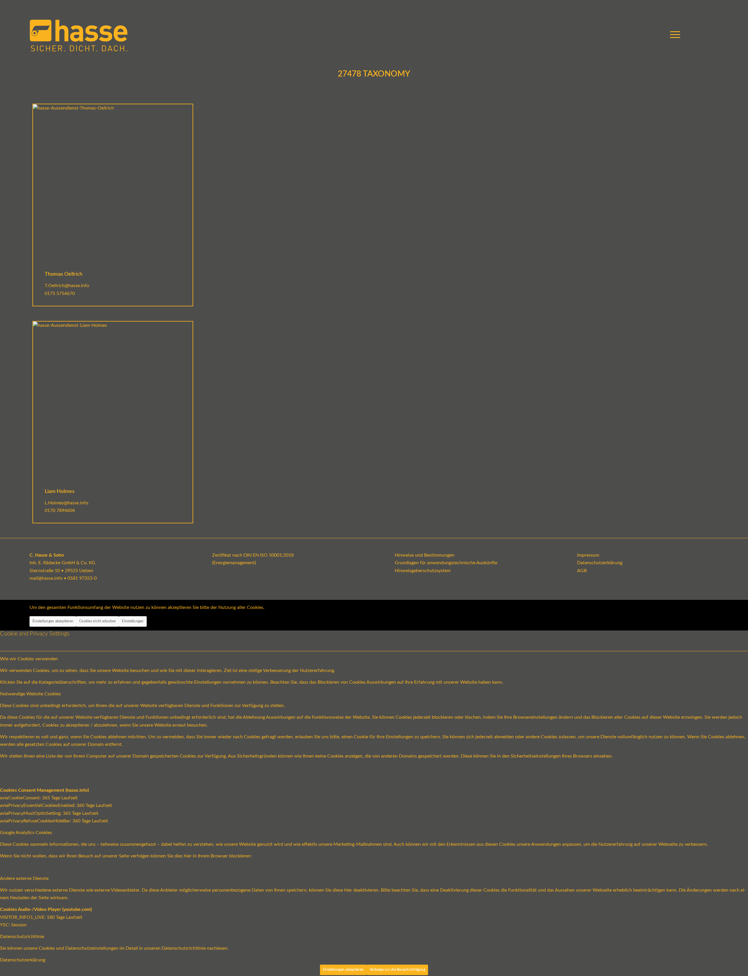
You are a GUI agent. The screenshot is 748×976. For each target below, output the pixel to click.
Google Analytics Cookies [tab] (26, 832)
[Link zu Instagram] (705, 34)
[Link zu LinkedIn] (714, 34)
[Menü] (673, 35)
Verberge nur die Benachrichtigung (397, 969)
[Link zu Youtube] (696, 34)
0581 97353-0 (82, 578)
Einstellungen (132, 621)
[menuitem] (673, 35)
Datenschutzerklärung (599, 562)
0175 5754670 (60, 293)
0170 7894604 (60, 510)
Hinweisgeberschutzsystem (423, 570)
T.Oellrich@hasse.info (67, 285)
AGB (582, 570)
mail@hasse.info (46, 578)
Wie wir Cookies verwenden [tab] (29, 659)
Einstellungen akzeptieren (52, 621)
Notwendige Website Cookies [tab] (30, 694)
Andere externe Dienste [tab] (24, 878)
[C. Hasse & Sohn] (79, 35)
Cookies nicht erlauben (97, 621)
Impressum (588, 555)
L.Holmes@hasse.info (66, 503)
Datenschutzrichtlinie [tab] (22, 936)
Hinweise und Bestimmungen (424, 555)
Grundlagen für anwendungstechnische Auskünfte (446, 562)
